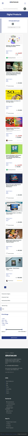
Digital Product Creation (11, 422)
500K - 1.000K (4, 321)
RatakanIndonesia (10, 402)
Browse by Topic (5, 297)
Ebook (7, 107)
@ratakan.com (10, 411)
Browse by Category (6, 293)
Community (9, 413)
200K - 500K (4, 320)
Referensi (8, 276)
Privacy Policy (8, 389)
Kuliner (7, 135)
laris (3, 309)
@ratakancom (10, 406)
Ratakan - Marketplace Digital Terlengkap (9, 434)
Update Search (14, 337)
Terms (7, 387)
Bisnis (7, 53)
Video (7, 52)
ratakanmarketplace (11, 404)
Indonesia (7, 352)
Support (7, 393)
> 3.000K (3, 325)
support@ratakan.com (9, 372)
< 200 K (3, 318)
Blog (7, 385)
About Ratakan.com (10, 381)
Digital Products (9, 50)
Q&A (7, 383)
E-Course (8, 219)
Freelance (9, 425)
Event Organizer (10, 427)
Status (7, 391)
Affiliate (8, 424)
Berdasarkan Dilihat (6, 300)
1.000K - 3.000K (5, 323)
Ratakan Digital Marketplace (9, 408)
